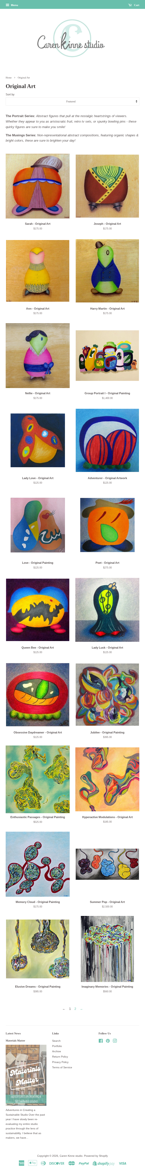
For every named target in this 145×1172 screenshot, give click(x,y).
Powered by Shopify (96, 1155)
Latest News (13, 1033)
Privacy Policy (60, 1062)
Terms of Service (62, 1067)
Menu (14, 5)
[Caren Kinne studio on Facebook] (101, 1041)
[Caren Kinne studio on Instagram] (115, 1041)
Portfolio (57, 1046)
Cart (136, 5)
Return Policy (60, 1056)
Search (56, 1040)
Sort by (10, 94)
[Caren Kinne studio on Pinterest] (108, 1041)
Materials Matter (15, 1040)
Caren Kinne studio (71, 1155)
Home (9, 77)
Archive (56, 1051)
